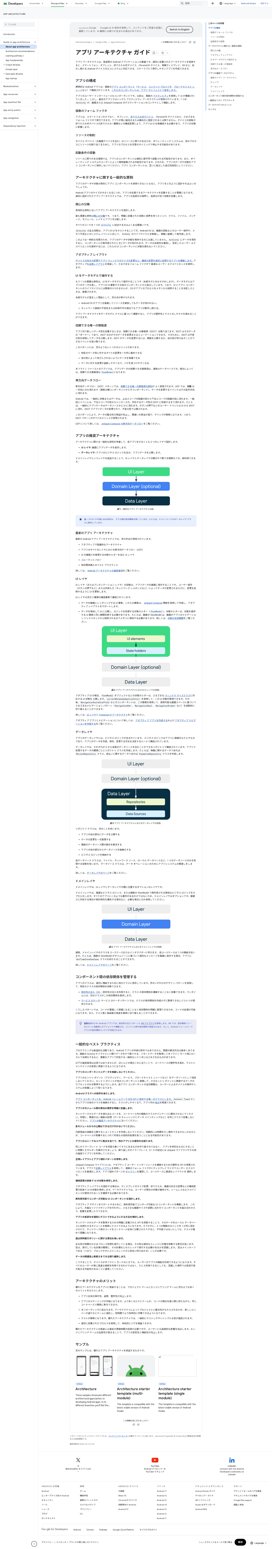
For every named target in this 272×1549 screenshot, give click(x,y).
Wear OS (122, 1495)
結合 (157, 1102)
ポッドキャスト (48, 1518)
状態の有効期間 (175, 618)
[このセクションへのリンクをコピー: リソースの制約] (98, 135)
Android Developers (84, 42)
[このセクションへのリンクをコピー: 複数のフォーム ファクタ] (110, 111)
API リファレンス (202, 1500)
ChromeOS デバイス (127, 1500)
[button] (17, 42)
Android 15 (162, 1500)
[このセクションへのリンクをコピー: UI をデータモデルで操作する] (116, 276)
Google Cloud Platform (123, 1529)
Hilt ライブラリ (148, 1023)
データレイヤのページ (98, 873)
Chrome (90, 1529)
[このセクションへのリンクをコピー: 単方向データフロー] (104, 380)
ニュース (45, 1509)
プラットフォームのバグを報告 (247, 1491)
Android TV (123, 1509)
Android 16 (162, 1495)
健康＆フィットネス (89, 1500)
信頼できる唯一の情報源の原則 (136, 386)
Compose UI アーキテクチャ (113, 714)
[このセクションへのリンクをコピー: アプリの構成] (99, 81)
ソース (44, 1504)
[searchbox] (19, 24)
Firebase (103, 1529)
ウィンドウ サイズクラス (177, 695)
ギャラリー (131, 1171)
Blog (123, 3)
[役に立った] (190, 42)
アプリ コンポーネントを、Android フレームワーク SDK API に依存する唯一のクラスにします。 (124, 1099)
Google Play (101, 3)
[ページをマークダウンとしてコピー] (162, 53)
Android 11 (161, 1518)
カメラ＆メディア (88, 1504)
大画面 (121, 1491)
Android (45, 1491)
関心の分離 (99, 216)
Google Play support (243, 1500)
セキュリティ (47, 1500)
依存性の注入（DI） (91, 992)
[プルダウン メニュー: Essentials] (44, 3)
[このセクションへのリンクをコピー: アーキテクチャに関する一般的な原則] (136, 178)
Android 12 (162, 1513)
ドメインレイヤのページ (99, 965)
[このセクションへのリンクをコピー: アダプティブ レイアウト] (110, 255)
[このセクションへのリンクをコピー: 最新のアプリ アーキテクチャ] (116, 533)
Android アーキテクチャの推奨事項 (105, 570)
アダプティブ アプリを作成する (151, 720)
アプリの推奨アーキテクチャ (104, 1120)
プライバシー (86, 1509)
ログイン (265, 3)
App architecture (14, 14)
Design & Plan (57, 3)
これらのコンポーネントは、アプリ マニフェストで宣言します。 (144, 90)
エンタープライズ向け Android (55, 1495)
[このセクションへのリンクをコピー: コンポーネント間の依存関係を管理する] (139, 977)
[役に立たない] (194, 42)
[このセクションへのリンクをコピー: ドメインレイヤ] (98, 881)
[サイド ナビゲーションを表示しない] (34, 1544)
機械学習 (84, 1495)
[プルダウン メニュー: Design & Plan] (68, 3)
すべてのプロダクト (148, 1529)
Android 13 (161, 1509)
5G (81, 1513)
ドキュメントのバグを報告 (245, 1495)
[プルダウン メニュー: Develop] (87, 3)
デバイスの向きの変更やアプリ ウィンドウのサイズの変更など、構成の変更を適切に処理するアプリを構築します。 (135, 260)
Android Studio (248, 3)
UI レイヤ (91, 714)
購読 (240, 1542)
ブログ (44, 1513)
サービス (141, 87)
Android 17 (162, 1491)
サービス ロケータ (90, 1000)
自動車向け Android (127, 1504)
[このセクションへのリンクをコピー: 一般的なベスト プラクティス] (123, 1044)
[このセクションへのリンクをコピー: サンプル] (92, 1344)
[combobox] (193, 3)
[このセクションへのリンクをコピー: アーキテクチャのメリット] (119, 1281)
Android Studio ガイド (205, 1491)
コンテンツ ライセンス (117, 1436)
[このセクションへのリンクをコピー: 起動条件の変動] (98, 153)
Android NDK (201, 1509)
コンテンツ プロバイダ (159, 87)
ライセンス (61, 1542)
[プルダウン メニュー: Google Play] (110, 3)
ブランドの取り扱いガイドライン (84, 1542)
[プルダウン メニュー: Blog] (129, 3)
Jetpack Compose (153, 603)
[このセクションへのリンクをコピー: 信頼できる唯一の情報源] (109, 325)
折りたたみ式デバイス (141, 117)
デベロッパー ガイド (204, 1495)
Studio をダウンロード (205, 1504)
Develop (79, 3)
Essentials (35, 3)
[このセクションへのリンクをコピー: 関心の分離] (92, 204)
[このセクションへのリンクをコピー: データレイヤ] (95, 732)
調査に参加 (239, 1504)
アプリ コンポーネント (123, 87)
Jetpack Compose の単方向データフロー (122, 423)
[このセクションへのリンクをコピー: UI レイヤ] (90, 579)
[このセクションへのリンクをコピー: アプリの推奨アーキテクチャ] (122, 436)
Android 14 (162, 1504)
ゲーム (83, 1491)
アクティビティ (161, 96)
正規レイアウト (97, 264)
